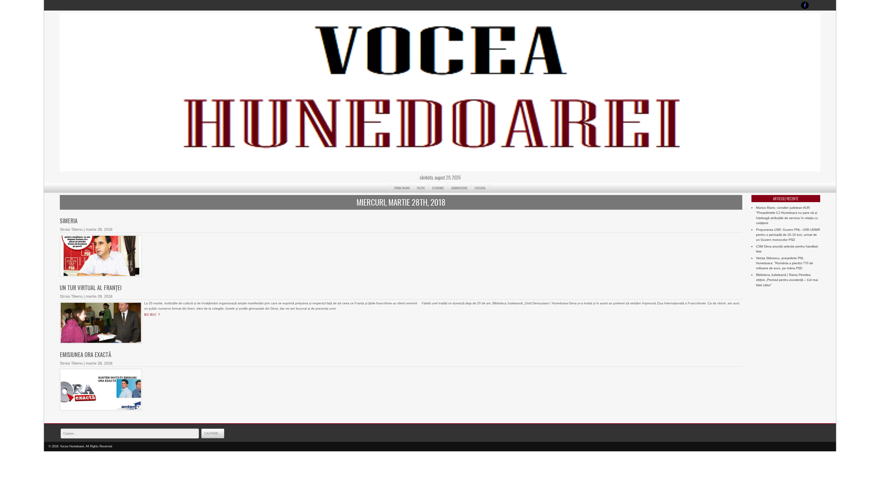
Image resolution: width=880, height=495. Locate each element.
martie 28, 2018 (99, 229)
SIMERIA (68, 220)
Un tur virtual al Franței (90, 287)
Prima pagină (402, 188)
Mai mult (150, 314)
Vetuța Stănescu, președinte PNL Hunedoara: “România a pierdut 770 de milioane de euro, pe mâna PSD (784, 263)
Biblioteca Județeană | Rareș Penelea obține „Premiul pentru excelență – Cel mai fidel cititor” (787, 280)
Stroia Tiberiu (71, 229)
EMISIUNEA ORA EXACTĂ (85, 354)
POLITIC (421, 188)
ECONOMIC (438, 188)
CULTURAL (480, 188)
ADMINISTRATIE (459, 188)
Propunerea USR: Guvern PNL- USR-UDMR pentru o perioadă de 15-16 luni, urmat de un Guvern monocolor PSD (788, 235)
